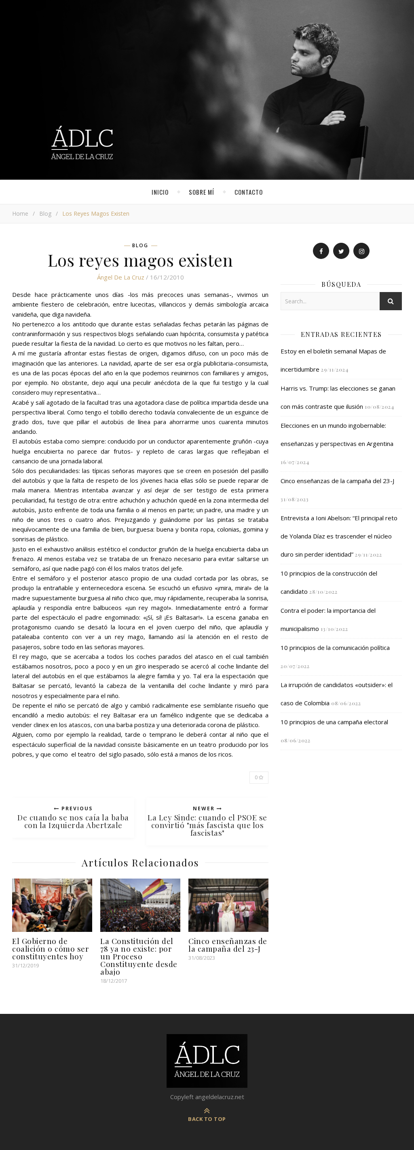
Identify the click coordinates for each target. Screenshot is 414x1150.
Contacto (248, 191)
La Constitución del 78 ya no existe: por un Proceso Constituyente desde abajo (138, 956)
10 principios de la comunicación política (335, 647)
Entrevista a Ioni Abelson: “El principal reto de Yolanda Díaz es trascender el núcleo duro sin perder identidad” (339, 536)
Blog (45, 213)
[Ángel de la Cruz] (207, 90)
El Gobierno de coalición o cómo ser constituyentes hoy (50, 948)
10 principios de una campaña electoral (334, 722)
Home (20, 213)
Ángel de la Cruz (120, 277)
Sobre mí (201, 191)
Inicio (160, 191)
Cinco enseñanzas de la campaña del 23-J (227, 945)
